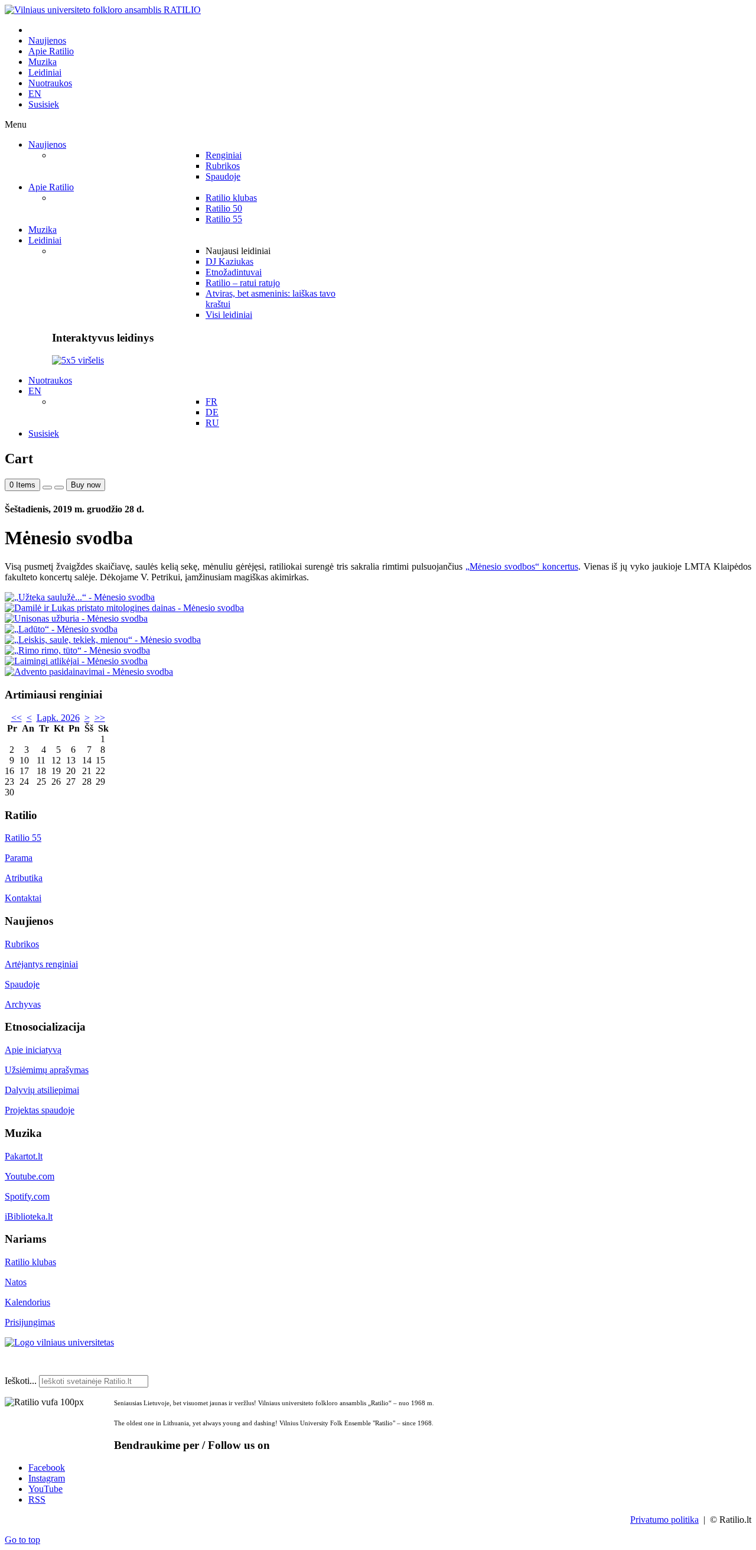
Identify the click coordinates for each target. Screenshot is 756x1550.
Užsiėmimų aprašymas (47, 1070)
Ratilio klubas (30, 1262)
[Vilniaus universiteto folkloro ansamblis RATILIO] (103, 10)
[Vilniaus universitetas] (59, 1342)
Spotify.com (27, 1196)
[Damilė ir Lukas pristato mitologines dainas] (124, 608)
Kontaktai (23, 898)
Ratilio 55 (23, 838)
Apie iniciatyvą (33, 1050)
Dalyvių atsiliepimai (42, 1090)
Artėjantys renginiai (41, 964)
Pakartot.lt (24, 1156)
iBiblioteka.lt (29, 1216)
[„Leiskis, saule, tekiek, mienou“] (103, 640)
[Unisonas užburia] (76, 618)
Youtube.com (29, 1176)
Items (22, 484)
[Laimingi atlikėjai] (76, 661)
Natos (16, 1282)
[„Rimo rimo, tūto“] (77, 650)
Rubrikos (22, 944)
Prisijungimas (30, 1322)
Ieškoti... (21, 1381)
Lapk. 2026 (58, 718)
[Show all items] (47, 487)
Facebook (46, 1468)
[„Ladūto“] (61, 629)
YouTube (45, 1489)
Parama (18, 858)
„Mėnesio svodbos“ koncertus (521, 566)
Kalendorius (27, 1302)
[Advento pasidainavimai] (89, 672)
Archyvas (23, 1004)
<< (16, 718)
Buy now (85, 484)
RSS (36, 1499)
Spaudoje (22, 984)
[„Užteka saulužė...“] (80, 597)
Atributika (24, 878)
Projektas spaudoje (39, 1110)
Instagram (46, 1478)
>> (99, 718)
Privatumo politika (664, 1520)
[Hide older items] (59, 487)
